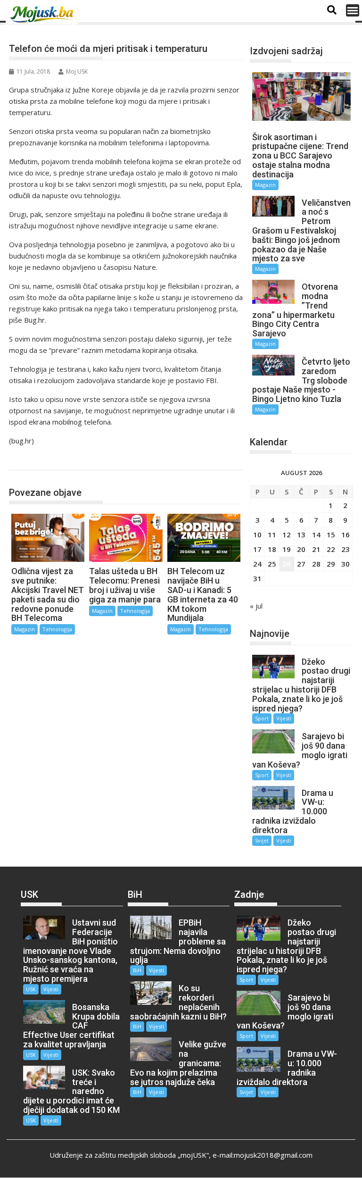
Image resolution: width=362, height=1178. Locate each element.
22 (331, 549)
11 (272, 534)
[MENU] (353, 10)
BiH (137, 970)
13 (301, 534)
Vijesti (283, 718)
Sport (262, 718)
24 (257, 563)
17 (257, 549)
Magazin (24, 629)
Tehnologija (36, 460)
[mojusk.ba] (43, 15)
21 (316, 549)
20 (301, 549)
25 (272, 563)
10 (257, 534)
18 (272, 549)
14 (316, 534)
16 (345, 534)
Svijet (262, 840)
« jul (256, 605)
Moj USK (77, 71)
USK (31, 989)
